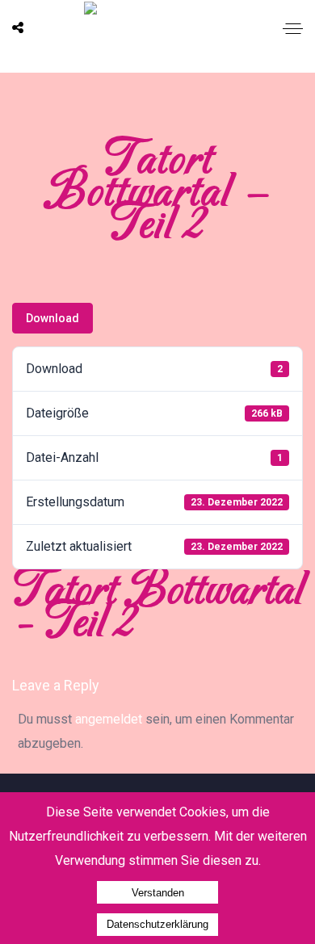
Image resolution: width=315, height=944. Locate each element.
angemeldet (108, 719)
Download (52, 318)
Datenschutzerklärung (157, 924)
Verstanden (158, 893)
